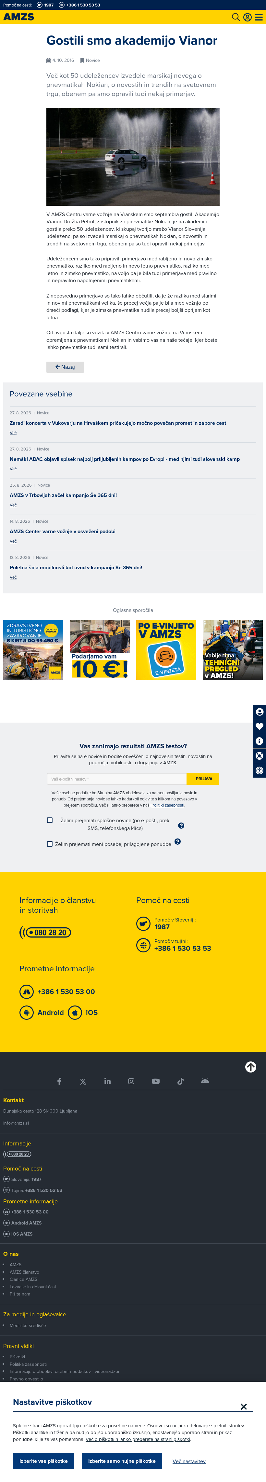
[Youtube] (156, 1081)
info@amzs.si (16, 1123)
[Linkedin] (107, 1081)
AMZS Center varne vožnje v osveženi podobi (62, 531)
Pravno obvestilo (26, 1379)
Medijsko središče (28, 1325)
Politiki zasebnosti (167, 805)
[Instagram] (131, 1081)
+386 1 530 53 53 (43, 1190)
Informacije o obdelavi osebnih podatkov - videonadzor (65, 1371)
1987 (36, 1179)
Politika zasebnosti (28, 1364)
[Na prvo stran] (26, 17)
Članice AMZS (23, 1279)
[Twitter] (83, 1081)
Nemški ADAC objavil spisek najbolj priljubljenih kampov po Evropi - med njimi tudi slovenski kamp (125, 459)
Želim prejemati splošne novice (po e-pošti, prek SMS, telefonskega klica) (115, 824)
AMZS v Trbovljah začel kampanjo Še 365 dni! (63, 495)
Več (13, 433)
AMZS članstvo (24, 1272)
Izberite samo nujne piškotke (122, 1461)
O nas (11, 1254)
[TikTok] (180, 1081)
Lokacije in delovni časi (33, 1286)
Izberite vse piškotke (43, 1461)
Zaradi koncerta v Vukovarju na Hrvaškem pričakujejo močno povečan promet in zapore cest (118, 423)
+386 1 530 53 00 (30, 1212)
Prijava (204, 779)
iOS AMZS (21, 1234)
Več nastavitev (189, 1461)
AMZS (15, 1264)
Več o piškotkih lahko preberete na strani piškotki (138, 1439)
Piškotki (17, 1356)
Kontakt (13, 1100)
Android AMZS (26, 1223)
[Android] (205, 1081)
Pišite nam (20, 1294)
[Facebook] (59, 1081)
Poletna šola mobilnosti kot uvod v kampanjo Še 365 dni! (76, 567)
